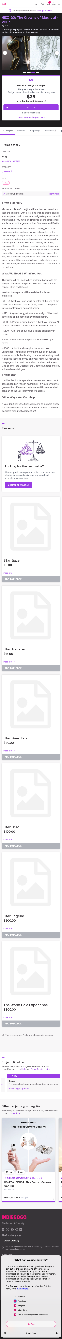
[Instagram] (16, 1229)
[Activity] (48, 4)
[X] (7, 1229)
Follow (31, 107)
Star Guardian (15, 738)
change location (44, 10)
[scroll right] (57, 53)
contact (16, 161)
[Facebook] (3, 1229)
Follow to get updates (19, 1088)
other (6, 183)
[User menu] (53, 4)
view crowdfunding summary (31, 117)
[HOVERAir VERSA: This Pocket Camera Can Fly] (28, 1145)
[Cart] (42, 4)
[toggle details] (54, 1201)
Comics (7, 171)
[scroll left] (5, 53)
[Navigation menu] (59, 4)
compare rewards (18, 485)
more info (6, 161)
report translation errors (15, 1249)
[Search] (36, 4)
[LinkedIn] (20, 1229)
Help (23, 1069)
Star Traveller (14, 649)
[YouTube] (12, 1229)
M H (7, 25)
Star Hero (11, 827)
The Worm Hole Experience (25, 1005)
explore (16, 1113)
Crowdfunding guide (40, 1069)
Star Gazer (12, 560)
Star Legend (13, 916)
